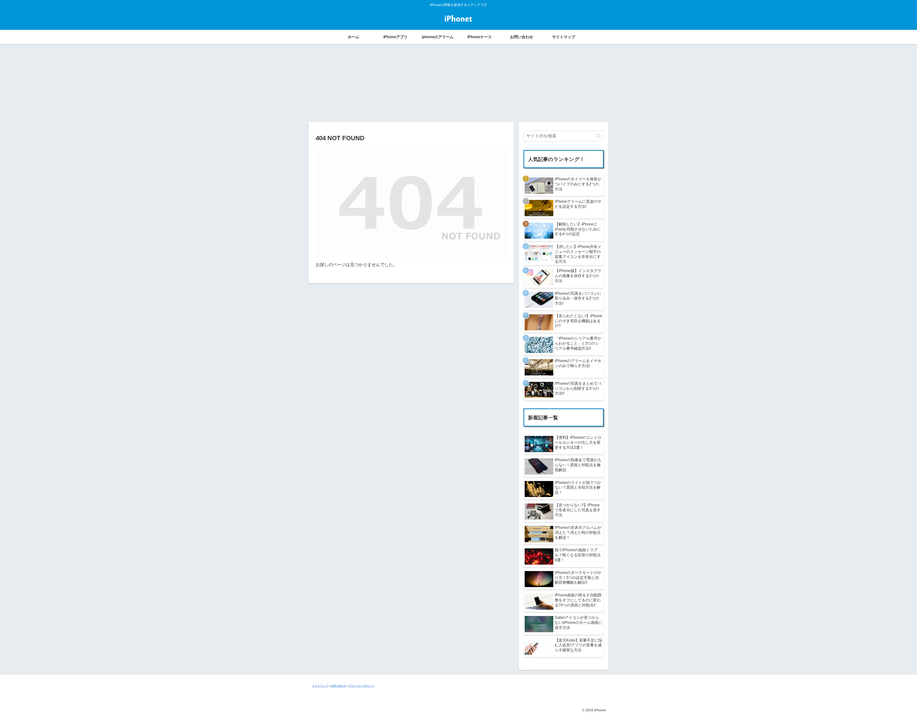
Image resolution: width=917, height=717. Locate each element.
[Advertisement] (458, 82)
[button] (599, 136)
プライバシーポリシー (361, 685)
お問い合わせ (338, 685)
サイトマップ (320, 685)
